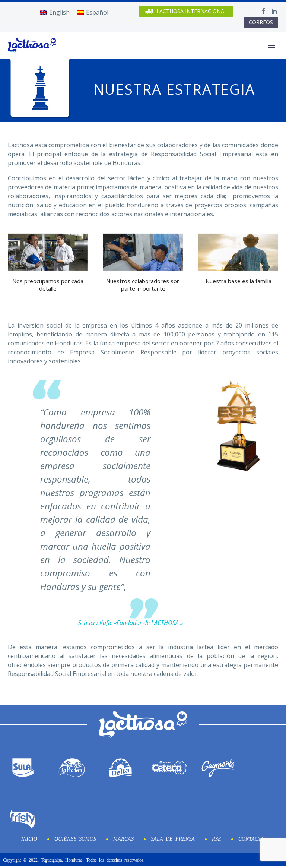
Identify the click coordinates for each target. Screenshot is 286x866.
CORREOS (261, 22)
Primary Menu (271, 45)
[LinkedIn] (274, 11)
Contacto (251, 838)
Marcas (123, 838)
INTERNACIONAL (191, 11)
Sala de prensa (173, 838)
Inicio (29, 838)
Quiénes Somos (75, 838)
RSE (216, 838)
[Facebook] (263, 11)
